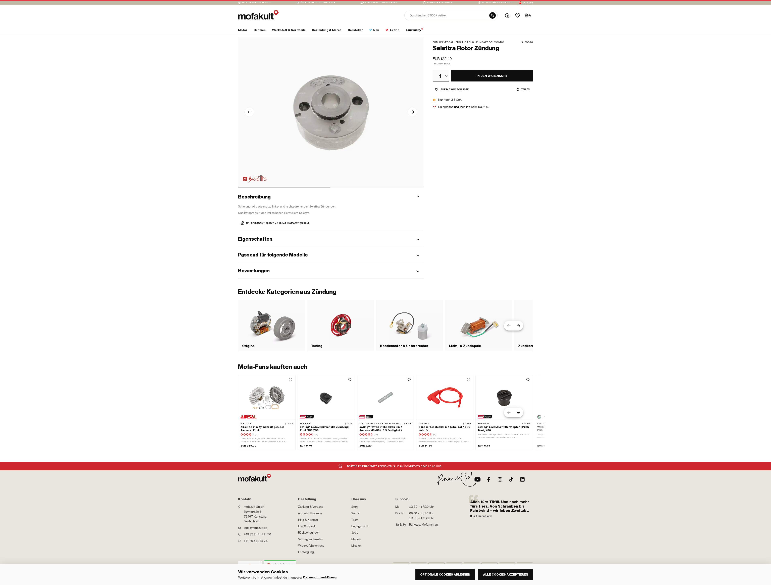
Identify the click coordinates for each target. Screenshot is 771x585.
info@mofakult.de (255, 528)
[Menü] (260, 563)
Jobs (354, 533)
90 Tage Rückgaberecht (497, 2)
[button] (331, 197)
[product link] (266, 412)
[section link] (414, 30)
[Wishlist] (517, 15)
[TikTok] (511, 479)
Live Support (306, 526)
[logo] (258, 15)
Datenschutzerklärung (320, 577)
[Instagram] (500, 479)
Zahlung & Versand (310, 507)
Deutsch (528, 2)
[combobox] (441, 75)
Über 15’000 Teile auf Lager (318, 2)
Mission (356, 546)
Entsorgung (306, 552)
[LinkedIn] (522, 479)
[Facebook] (489, 479)
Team (354, 520)
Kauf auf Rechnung (439, 2)
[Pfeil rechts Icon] (412, 112)
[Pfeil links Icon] (249, 112)
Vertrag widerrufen (310, 539)
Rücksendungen (308, 533)
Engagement (359, 526)
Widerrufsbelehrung (311, 546)
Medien (356, 539)
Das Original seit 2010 (256, 2)
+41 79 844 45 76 (256, 541)
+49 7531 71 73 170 (257, 534)
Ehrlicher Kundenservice (381, 2)
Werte (355, 513)
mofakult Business (310, 513)
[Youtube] (477, 479)
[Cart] (528, 15)
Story (355, 507)
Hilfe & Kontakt (308, 520)
